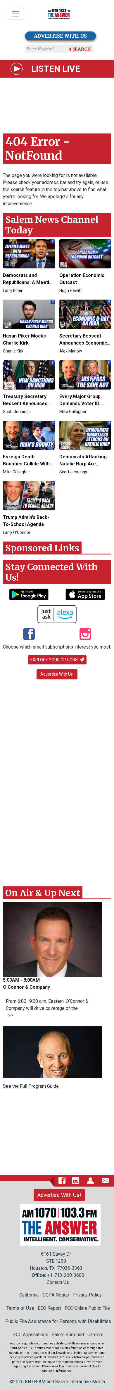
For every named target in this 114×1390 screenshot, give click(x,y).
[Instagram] (85, 634)
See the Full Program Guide (31, 1086)
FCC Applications (30, 1334)
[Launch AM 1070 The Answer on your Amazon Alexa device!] (57, 614)
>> (9, 1015)
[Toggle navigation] (16, 14)
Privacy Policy (87, 1295)
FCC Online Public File (87, 1308)
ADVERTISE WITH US (60, 36)
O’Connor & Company (26, 987)
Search (81, 49)
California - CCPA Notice (44, 1295)
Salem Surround (68, 1334)
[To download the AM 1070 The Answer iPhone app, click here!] (85, 594)
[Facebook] (29, 634)
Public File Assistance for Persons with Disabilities (58, 1321)
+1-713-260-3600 (65, 1275)
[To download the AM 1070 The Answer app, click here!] (29, 594)
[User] (90, 1181)
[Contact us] (105, 1181)
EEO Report (49, 1308)
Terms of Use (20, 1308)
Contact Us (58, 1282)
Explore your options (54, 659)
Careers (95, 1334)
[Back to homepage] (59, 14)
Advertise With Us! (57, 674)
